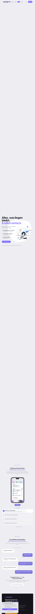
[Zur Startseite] (6, 2)
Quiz (18, 1)
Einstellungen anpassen (10, 611)
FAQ (21, 1)
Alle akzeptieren (9, 609)
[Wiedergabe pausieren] (14, 527)
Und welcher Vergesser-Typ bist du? (17, 584)
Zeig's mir (14, 241)
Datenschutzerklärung (9, 607)
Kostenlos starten (6, 241)
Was (15, 1)
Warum (12, 1)
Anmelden (30, 1)
